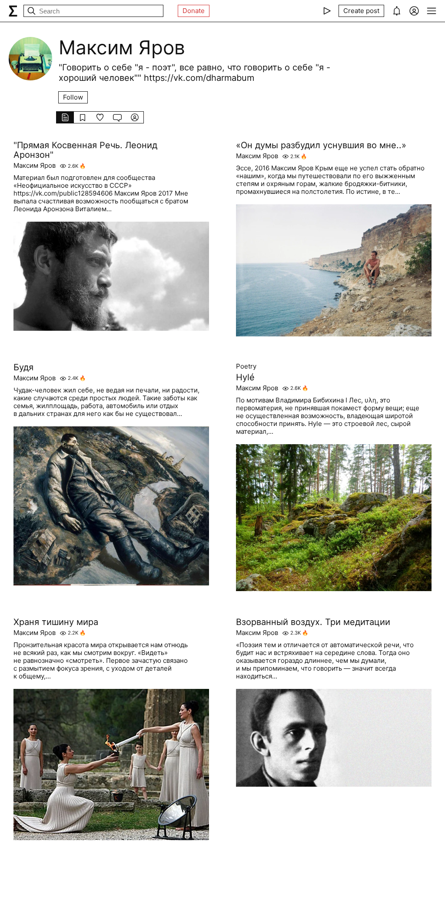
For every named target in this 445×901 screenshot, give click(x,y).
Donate (194, 11)
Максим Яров (34, 166)
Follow (73, 97)
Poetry (246, 366)
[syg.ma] (13, 11)
